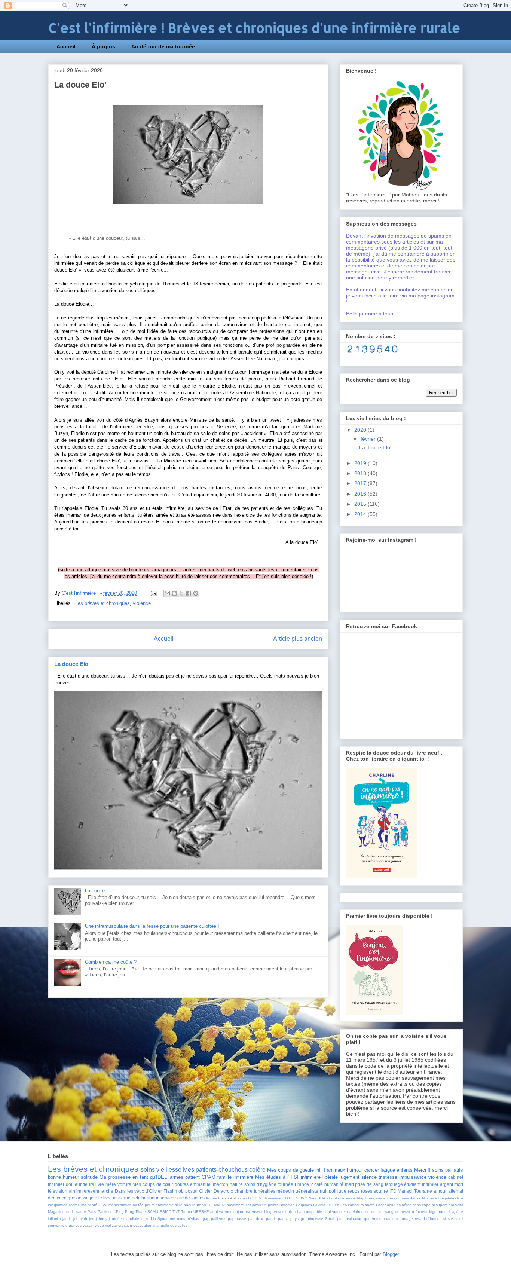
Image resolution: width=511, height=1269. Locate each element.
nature (236, 1184)
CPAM (208, 1177)
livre (99, 1184)
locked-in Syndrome (158, 1219)
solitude (89, 1177)
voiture (124, 1184)
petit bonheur (145, 1197)
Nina (312, 1198)
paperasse (237, 1219)
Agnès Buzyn (217, 1198)
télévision (57, 1191)
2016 (361, 494)
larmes (176, 1177)
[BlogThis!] (174, 593)
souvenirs (56, 1225)
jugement (349, 1177)
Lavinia (319, 1205)
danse (415, 1198)
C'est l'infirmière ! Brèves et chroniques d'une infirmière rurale (254, 27)
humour (355, 1170)
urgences (73, 1225)
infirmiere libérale (319, 1177)
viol (108, 1225)
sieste (448, 1219)
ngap (205, 1219)
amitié (351, 1198)
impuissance (412, 1177)
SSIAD (165, 1212)
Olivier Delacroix (216, 1191)
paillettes (218, 1219)
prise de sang (369, 1184)
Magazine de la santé (67, 1212)
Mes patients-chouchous (215, 1169)
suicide (182, 1197)
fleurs (88, 1184)
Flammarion (272, 1198)
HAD (287, 1198)
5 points (271, 1205)
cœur (343, 1212)
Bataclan (287, 1205)
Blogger (391, 1254)
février (369, 439)
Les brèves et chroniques (102, 603)
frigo (433, 1212)
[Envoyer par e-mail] (167, 593)
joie (93, 1197)
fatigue (387, 1170)
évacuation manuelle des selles (160, 1225)
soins (148, 1169)
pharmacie (165, 1205)
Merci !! (422, 1170)
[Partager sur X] (181, 593)
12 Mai (214, 1205)
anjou (238, 1212)
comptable (313, 1212)
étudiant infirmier (421, 1184)
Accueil (66, 46)
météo (138, 1205)
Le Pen (333, 1205)
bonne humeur (63, 1177)
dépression (404, 1212)
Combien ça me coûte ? (111, 962)
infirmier (54, 1219)
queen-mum (374, 1219)
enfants (405, 1170)
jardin (67, 1219)
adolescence (221, 1212)
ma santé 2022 (94, 1205)
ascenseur (254, 1212)
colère (257, 1169)
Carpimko (304, 1205)
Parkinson (106, 1212)
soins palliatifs (447, 1170)
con (390, 1198)
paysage (297, 1219)
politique (337, 1191)
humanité (333, 1184)
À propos (103, 46)
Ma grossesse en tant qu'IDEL (133, 1177)
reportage (404, 1219)
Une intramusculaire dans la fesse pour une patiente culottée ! (152, 926)
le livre (105, 1197)
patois (271, 1219)
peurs (149, 1205)
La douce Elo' (72, 664)
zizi (114, 1225)
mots (181, 1219)
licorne (74, 1205)
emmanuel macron (209, 1184)
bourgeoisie (375, 1198)
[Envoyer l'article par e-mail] (153, 593)
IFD (393, 1191)
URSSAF (201, 1212)
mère (110, 1184)
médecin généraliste (297, 1191)
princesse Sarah (321, 1219)
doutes (182, 1184)
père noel (183, 1205)
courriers (401, 1198)
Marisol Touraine (415, 1191)
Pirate (141, 1212)
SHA (321, 1198)
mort (458, 1184)
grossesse (78, 1197)
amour (440, 1191)
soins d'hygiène (260, 1184)
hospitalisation (450, 1198)
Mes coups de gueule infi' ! (296, 1170)
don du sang (382, 1212)
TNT (176, 1212)
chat (299, 1212)
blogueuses (274, 1212)
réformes (433, 1219)
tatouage (394, 1184)
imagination (58, 1205)
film (425, 1198)
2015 (361, 504)
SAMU (152, 1212)
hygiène (456, 1212)
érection (125, 1225)
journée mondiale (124, 1219)
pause (283, 1219)
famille (224, 1177)
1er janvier (254, 1205)
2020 (361, 430)
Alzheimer (238, 1198)
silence (369, 1177)
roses (366, 1191)
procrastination (349, 1219)
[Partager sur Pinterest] (195, 593)
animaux (336, 1170)
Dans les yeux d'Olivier (138, 1191)
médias (193, 1219)
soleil (459, 1219)
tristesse (388, 1177)
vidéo (99, 1225)
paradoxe (256, 1219)
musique (122, 1197)
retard (420, 1219)
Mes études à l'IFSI (277, 1177)
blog (360, 1198)
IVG (304, 1198)
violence (142, 603)
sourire (381, 1191)
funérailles (264, 1191)
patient (192, 1177)
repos (353, 1191)
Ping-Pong (125, 1212)
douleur (74, 1184)
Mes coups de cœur (152, 1184)
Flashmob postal (180, 1191)
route (196, 1205)
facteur (422, 1212)
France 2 (304, 1184)
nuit (323, 1191)
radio (390, 1219)
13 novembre (232, 1205)
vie (204, 1205)
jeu (91, 1219)
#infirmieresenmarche (91, 1191)
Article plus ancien (297, 639)
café (318, 1184)
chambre (244, 1191)
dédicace (57, 1197)
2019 (361, 463)
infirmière (243, 1177)
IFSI (296, 1198)
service (167, 1197)
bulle (289, 1212)
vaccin (88, 1225)
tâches (198, 1197)
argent (446, 1184)
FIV (258, 1198)
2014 (361, 514)
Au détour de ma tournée (163, 46)
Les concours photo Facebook (366, 1205)
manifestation (120, 1205)
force (433, 1198)
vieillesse (168, 1169)
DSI (251, 1198)
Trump (186, 1212)
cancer (371, 1170)
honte (443, 1212)
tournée (285, 1184)
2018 (361, 473)
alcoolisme (336, 1198)
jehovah (80, 1219)
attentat (455, 1191)
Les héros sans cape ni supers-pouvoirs (428, 1205)
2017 (361, 483)
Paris (92, 1212)
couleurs (331, 1212)
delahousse (359, 1212)
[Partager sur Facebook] (188, 593)
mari (349, 1184)
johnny (101, 1219)
